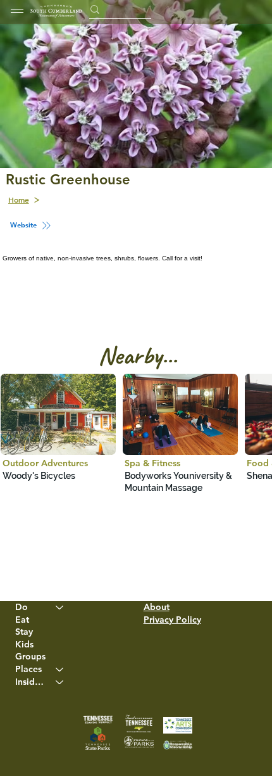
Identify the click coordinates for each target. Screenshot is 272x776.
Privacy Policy (172, 619)
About (157, 607)
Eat (22, 619)
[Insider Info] (60, 682)
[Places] (60, 669)
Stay (24, 631)
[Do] (60, 607)
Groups (30, 656)
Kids (24, 644)
